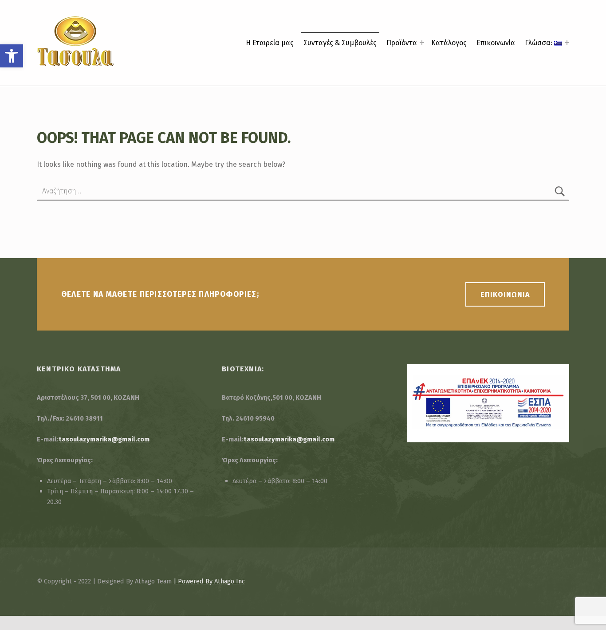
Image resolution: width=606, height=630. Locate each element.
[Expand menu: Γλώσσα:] (567, 42)
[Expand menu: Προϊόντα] (422, 42)
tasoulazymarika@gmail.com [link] (104, 439)
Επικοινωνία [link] (495, 43)
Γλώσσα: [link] (539, 43)
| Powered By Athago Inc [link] (209, 581)
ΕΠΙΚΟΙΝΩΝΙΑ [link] (505, 294)
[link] (11, 55)
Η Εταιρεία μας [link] (270, 43)
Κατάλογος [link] (449, 43)
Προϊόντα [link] (401, 43)
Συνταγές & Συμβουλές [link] (340, 43)
